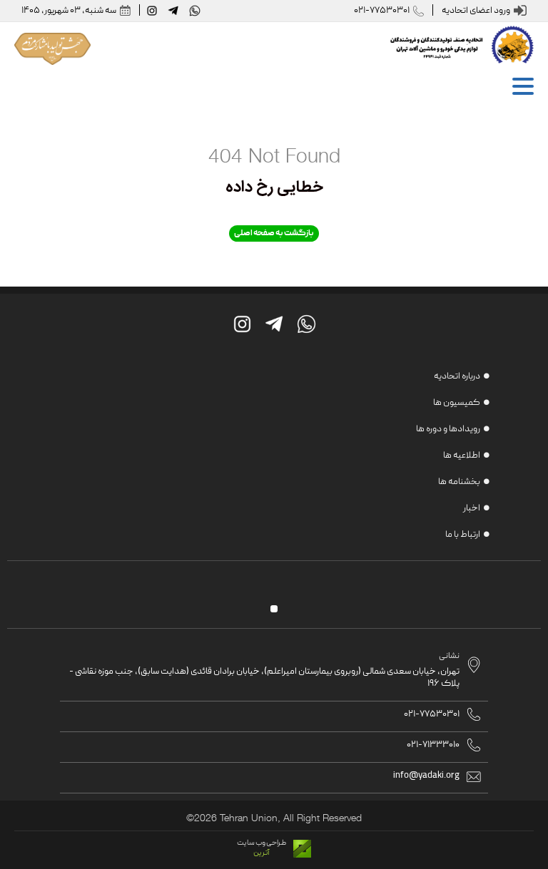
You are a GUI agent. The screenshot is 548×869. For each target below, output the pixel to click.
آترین (261, 853)
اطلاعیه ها (461, 456)
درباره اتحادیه (457, 377)
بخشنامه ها (459, 482)
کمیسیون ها (456, 403)
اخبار (471, 508)
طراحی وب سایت (261, 843)
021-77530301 (382, 11)
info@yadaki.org (426, 776)
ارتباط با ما (462, 535)
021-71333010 (433, 745)
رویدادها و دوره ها (448, 429)
